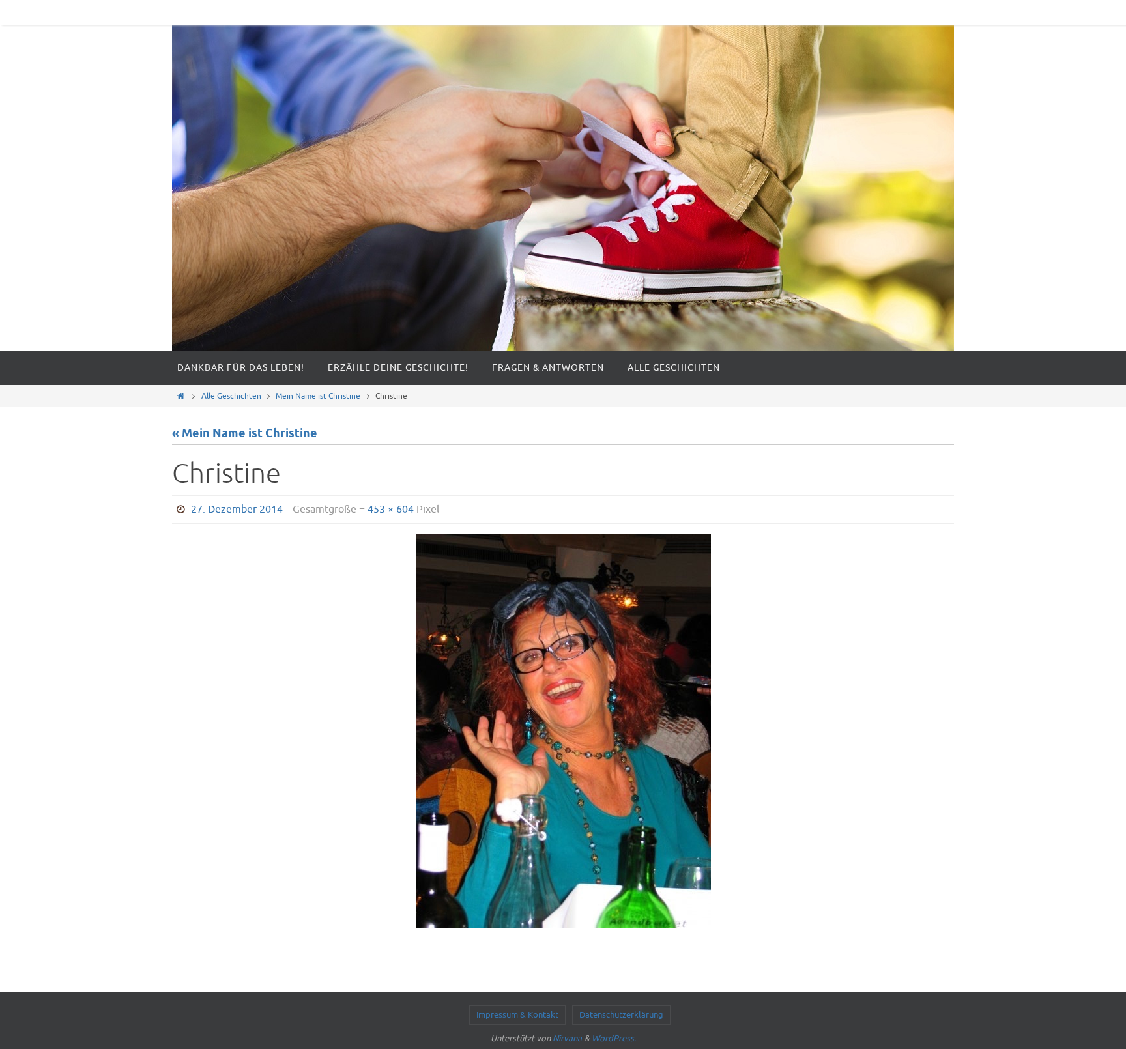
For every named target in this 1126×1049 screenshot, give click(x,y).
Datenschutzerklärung (621, 1014)
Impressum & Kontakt (517, 1014)
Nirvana (567, 1038)
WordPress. (614, 1038)
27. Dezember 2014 (237, 509)
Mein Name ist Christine (318, 396)
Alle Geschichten (231, 396)
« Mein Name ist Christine (244, 434)
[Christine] (563, 731)
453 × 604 (391, 509)
